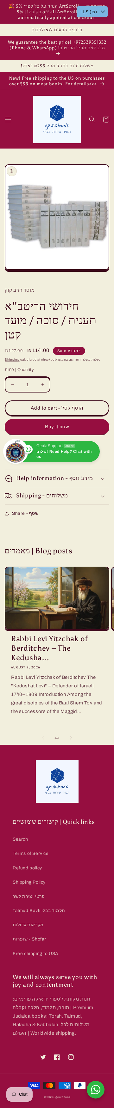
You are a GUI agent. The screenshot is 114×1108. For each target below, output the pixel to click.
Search (20, 839)
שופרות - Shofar (29, 939)
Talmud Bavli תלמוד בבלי (39, 910)
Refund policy (27, 868)
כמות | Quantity (19, 370)
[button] (8, 119)
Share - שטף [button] (25, 513)
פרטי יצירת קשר (29, 896)
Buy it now (57, 426)
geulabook (62, 1097)
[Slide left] (43, 738)
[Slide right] (71, 738)
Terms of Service (31, 853)
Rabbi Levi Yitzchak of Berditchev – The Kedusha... (49, 648)
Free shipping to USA (36, 953)
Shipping (12, 359)
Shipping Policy (29, 882)
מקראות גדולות (28, 924)
